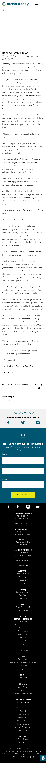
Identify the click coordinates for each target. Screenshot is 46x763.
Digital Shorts (23, 665)
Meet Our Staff (23, 580)
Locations (23, 583)
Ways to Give (23, 598)
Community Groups (23, 708)
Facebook (26, 544)
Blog (23, 644)
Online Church (23, 621)
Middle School (23, 687)
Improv (23, 669)
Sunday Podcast (23, 641)
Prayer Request (23, 739)
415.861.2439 (23, 565)
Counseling (23, 742)
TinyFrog (31, 756)
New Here (23, 705)
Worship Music (23, 653)
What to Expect (23, 577)
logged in (16, 400)
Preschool (23, 681)
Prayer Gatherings (23, 714)
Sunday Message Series (23, 625)
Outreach (23, 711)
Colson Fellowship (23, 724)
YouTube (19, 544)
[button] (43, 758)
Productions (23, 656)
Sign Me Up (21, 494)
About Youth (23, 677)
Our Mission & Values (23, 573)
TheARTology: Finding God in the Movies (23, 662)
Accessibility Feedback (33, 751)
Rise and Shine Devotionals (23, 628)
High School (23, 690)
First (4, 465)
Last (4, 475)
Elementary (23, 684)
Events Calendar (23, 610)
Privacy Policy (20, 751)
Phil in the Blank (23, 659)
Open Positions (23, 730)
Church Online (25, 542)
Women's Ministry (23, 721)
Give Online (23, 595)
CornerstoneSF (15, 4)
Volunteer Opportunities (23, 727)
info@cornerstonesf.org (23, 560)
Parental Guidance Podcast (23, 693)
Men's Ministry (23, 717)
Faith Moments (23, 631)
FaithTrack (23, 637)
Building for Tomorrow (23, 592)
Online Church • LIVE (23, 607)
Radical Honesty (23, 634)
